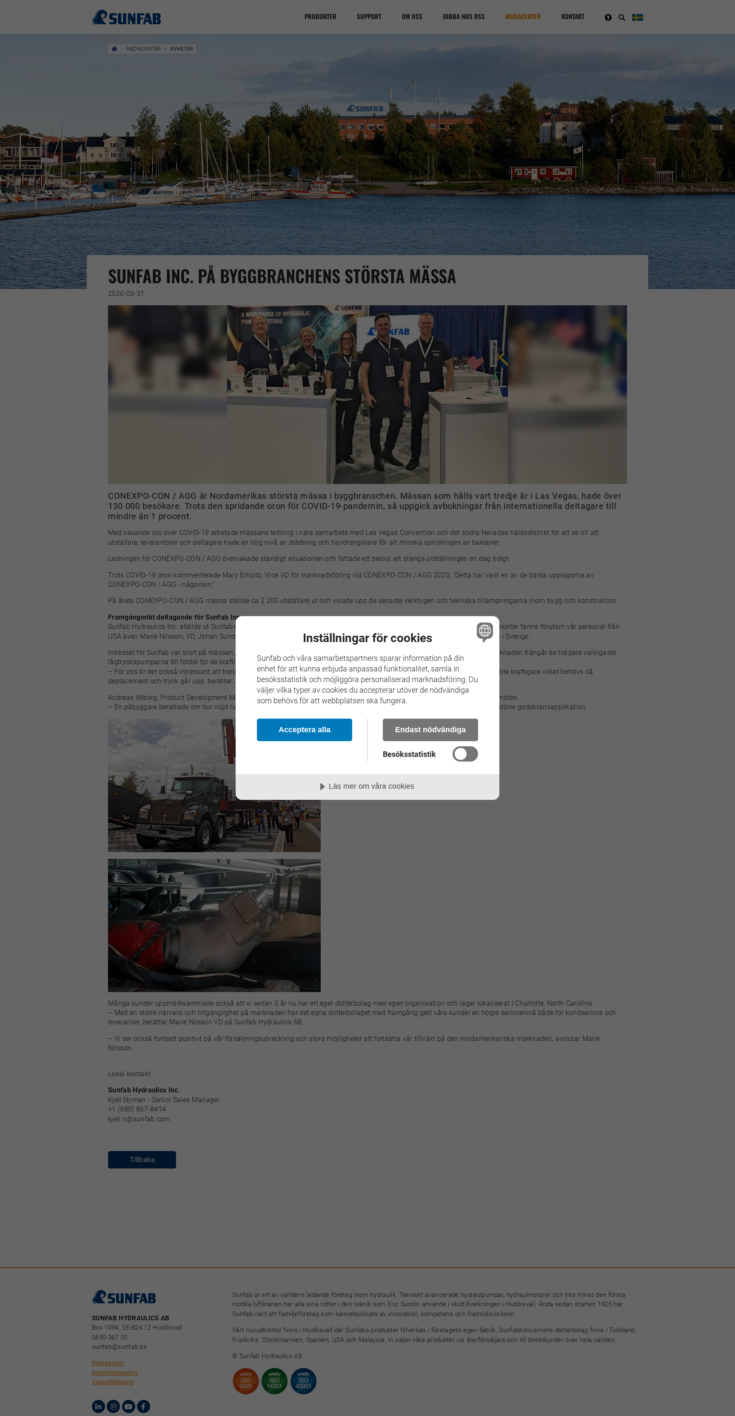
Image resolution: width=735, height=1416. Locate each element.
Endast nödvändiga (430, 729)
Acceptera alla (304, 729)
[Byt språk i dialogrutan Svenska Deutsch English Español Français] (483, 632)
